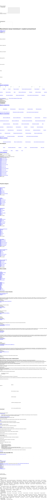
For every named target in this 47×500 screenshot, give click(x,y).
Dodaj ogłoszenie (2, 102)
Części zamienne (3, 152)
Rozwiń (1, 423)
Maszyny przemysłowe (4, 113)
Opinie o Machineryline (21, 463)
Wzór (0, 420)
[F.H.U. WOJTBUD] (19, 459)
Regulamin (1, 463)
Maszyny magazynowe (4, 105)
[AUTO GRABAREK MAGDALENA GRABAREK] (8, 459)
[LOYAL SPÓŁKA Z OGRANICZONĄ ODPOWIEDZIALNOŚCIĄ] (3, 459)
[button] (23, 17)
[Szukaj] (14, 10)
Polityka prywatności (5, 463)
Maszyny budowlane (4, 85)
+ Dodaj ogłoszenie (2, 413)
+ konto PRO (7, 416)
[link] (23, 100)
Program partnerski (18, 464)
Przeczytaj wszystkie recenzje (4, 293)
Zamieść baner (14, 464)
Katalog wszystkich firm (3, 454)
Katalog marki (27, 463)
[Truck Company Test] (14, 459)
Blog (24, 463)
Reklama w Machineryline (3, 464)
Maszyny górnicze (4, 137)
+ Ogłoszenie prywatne (3, 416)
